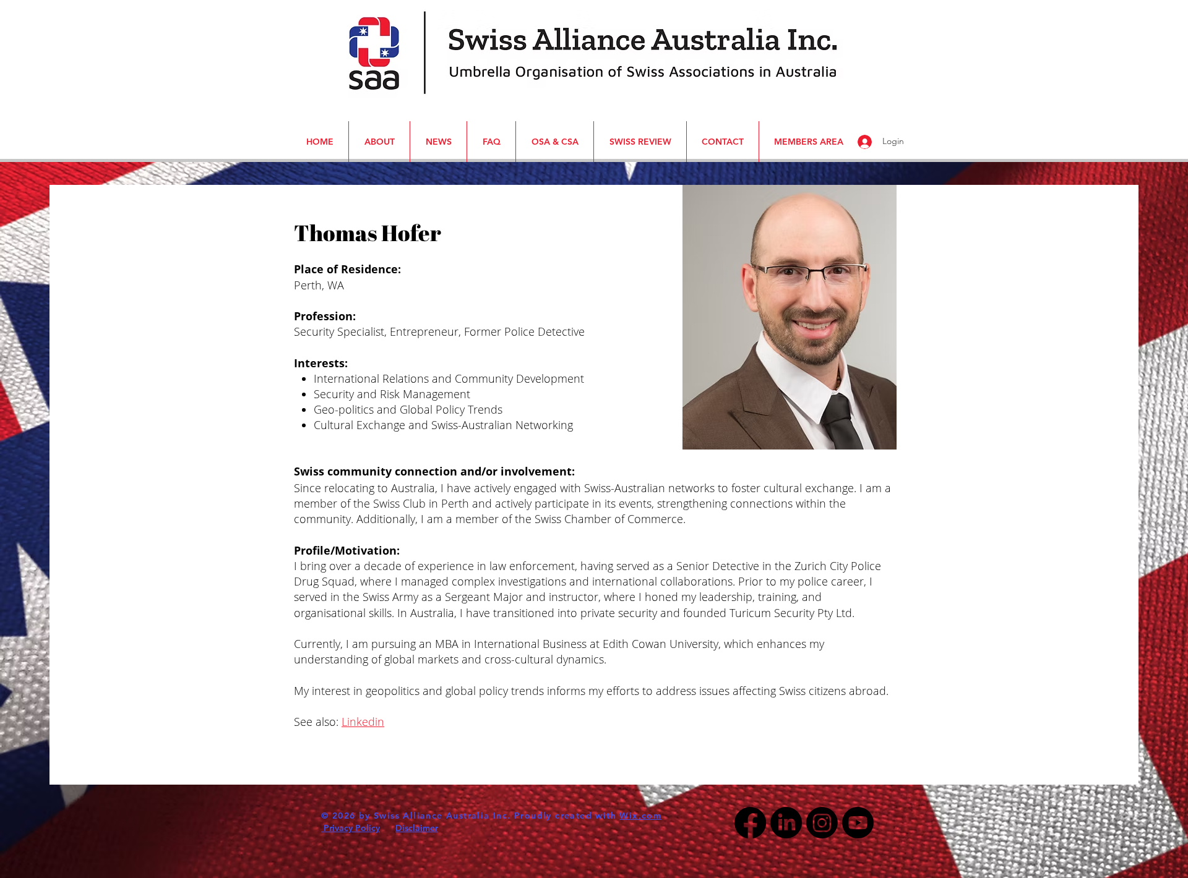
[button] (20, 17)
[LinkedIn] (786, 822)
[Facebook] (750, 822)
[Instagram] (822, 822)
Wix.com (640, 815)
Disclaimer (416, 827)
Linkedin (363, 721)
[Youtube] (858, 822)
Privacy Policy (350, 827)
